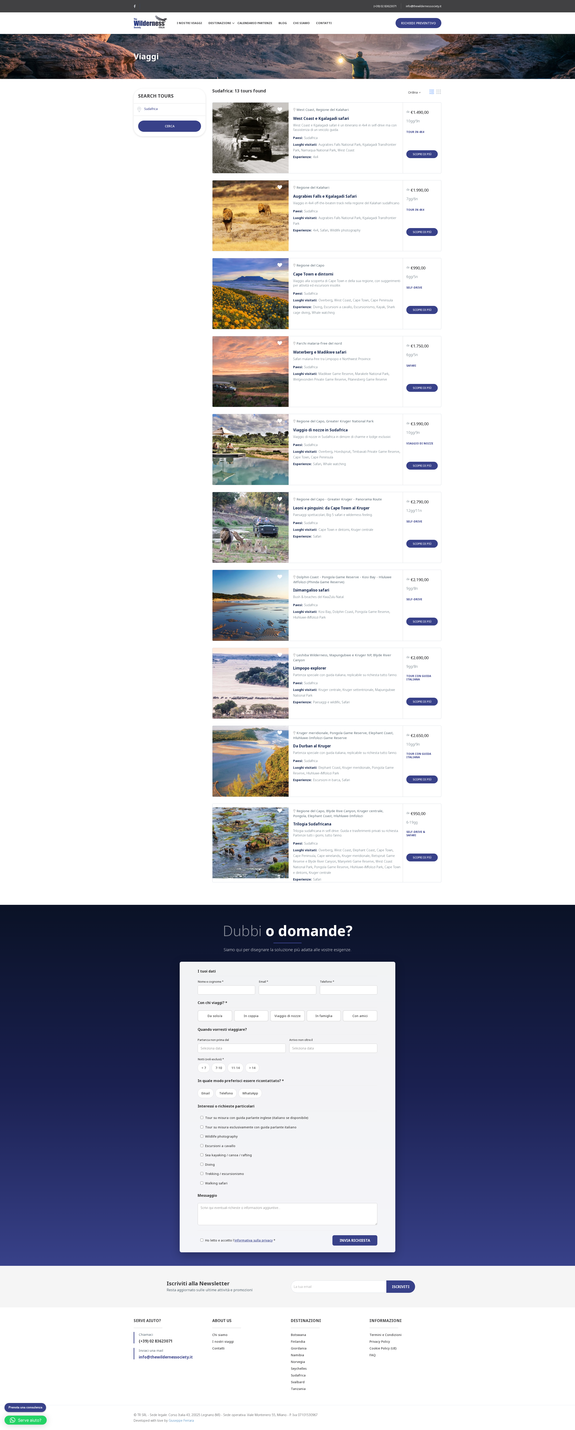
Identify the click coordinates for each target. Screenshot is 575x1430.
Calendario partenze (254, 23)
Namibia (297, 1355)
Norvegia (298, 1362)
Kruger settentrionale (358, 690)
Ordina (413, 92)
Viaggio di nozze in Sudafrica (320, 430)
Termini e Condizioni (385, 1335)
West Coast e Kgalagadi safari (321, 118)
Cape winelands (328, 856)
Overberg (325, 300)
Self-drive (414, 287)
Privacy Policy (379, 1341)
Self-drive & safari (415, 833)
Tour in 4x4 (415, 132)
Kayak (380, 307)
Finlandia (298, 1341)
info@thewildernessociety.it (423, 6)
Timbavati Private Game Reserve (375, 451)
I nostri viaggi (189, 23)
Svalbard (298, 1382)
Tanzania (298, 1389)
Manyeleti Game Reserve (356, 861)
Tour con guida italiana (418, 677)
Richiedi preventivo (418, 23)
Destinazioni (219, 23)
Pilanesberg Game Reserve (367, 379)
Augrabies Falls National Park (339, 144)
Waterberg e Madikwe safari (319, 352)
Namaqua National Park (318, 150)
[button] (25, 1420)
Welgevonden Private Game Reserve (319, 379)
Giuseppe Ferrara (181, 1420)
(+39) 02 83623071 (385, 6)
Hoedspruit (342, 451)
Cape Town (361, 300)
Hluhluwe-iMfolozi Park (309, 617)
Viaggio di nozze (419, 443)
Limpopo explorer (309, 668)
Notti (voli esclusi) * (211, 1059)
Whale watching (323, 312)
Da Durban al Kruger (312, 746)
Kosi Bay (324, 612)
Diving (317, 307)
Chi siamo (301, 23)
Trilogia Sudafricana (312, 824)
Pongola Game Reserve (372, 612)
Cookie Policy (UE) (382, 1348)
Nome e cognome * (210, 981)
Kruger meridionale (356, 767)
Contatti (324, 23)
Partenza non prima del (213, 1040)
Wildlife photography (345, 230)
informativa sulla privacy (253, 1240)
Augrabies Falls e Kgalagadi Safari (325, 196)
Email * (263, 981)
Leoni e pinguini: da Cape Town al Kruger (331, 508)
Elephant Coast (329, 767)
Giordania (299, 1348)
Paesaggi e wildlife (326, 702)
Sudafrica (311, 138)
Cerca (170, 126)
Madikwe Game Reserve (335, 374)
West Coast (346, 150)
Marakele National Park (372, 374)
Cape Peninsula (382, 300)
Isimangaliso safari (311, 590)
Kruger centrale (362, 529)
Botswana (298, 1335)
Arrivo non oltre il (301, 1040)
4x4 (315, 157)
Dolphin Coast (343, 612)
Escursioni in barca (326, 780)
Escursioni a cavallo (338, 307)
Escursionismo (364, 307)
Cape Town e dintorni (313, 274)
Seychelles (299, 1368)
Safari (324, 230)
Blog (283, 23)
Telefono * (327, 981)
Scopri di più (422, 154)
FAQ (372, 1355)
